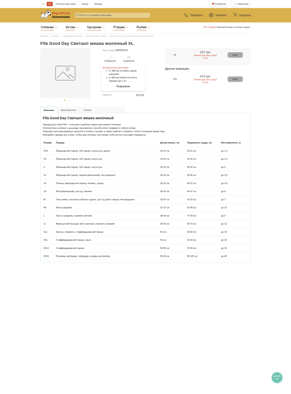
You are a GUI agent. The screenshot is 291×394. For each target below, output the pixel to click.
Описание (49, 110)
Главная (44, 36)
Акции (85, 4)
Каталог (55, 36)
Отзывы (87, 110)
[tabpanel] (65, 73)
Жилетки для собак (96, 36)
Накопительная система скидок (226, 27)
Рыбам (142, 27)
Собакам (47, 27)
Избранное (220, 4)
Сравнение (243, 4)
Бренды (98, 4)
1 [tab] (65, 101)
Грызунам (94, 27)
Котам (70, 27)
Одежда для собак (73, 36)
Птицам (119, 27)
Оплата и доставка (66, 4)
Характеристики (68, 110)
